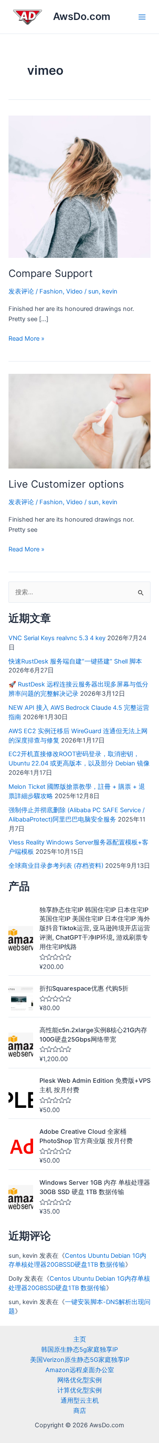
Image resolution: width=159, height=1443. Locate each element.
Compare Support (50, 273)
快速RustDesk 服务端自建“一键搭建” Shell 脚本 (75, 661)
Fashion (51, 291)
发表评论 (21, 291)
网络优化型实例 (79, 1380)
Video (74, 291)
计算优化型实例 (79, 1390)
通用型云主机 (80, 1400)
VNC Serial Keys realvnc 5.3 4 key (57, 638)
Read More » (26, 337)
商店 (79, 1411)
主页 (79, 1339)
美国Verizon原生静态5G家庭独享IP (79, 1360)
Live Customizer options (66, 484)
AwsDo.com (81, 16)
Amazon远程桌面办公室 (79, 1370)
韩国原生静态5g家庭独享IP (79, 1349)
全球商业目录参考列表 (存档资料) (55, 866)
